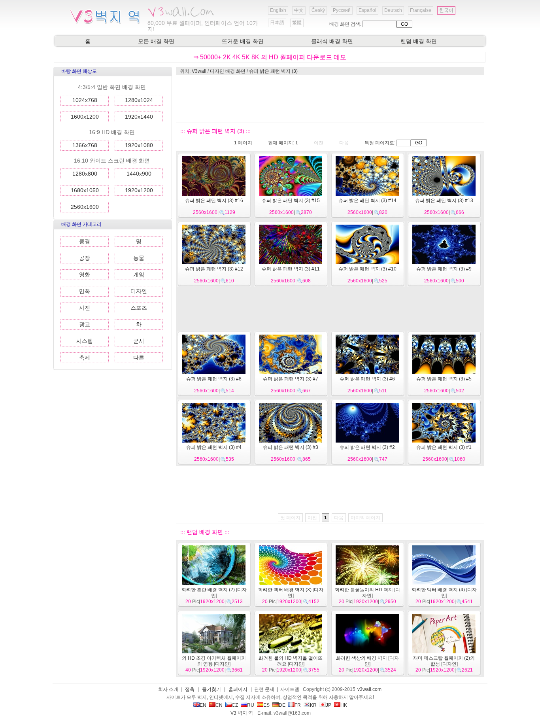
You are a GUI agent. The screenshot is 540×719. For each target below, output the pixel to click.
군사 (138, 341)
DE (282, 705)
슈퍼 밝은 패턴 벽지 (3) (273, 71)
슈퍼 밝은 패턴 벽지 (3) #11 (291, 269)
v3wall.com (369, 689)
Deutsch (393, 10)
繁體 (297, 22)
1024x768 (84, 100)
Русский (342, 10)
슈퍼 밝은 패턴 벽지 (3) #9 (444, 269)
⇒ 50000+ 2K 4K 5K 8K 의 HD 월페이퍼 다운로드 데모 (269, 57)
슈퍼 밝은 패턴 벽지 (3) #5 (444, 379)
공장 (84, 258)
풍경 (84, 241)
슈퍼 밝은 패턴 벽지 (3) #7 (290, 379)
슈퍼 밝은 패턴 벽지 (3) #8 (214, 379)
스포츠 (138, 308)
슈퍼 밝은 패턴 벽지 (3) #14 (367, 200)
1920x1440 (139, 117)
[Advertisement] (330, 99)
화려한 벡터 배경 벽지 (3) (285, 589)
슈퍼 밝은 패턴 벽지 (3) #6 (367, 379)
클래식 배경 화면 (332, 41)
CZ (235, 705)
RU (250, 705)
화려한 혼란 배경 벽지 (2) (208, 589)
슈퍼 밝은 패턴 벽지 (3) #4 (214, 447)
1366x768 (84, 145)
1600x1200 (85, 117)
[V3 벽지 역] (105, 23)
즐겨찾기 (211, 689)
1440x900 (139, 173)
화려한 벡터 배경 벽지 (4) (438, 589)
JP (328, 705)
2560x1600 (85, 207)
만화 (84, 291)
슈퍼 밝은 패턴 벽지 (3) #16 (214, 200)
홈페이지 (237, 689)
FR (298, 705)
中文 (299, 10)
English (278, 10)
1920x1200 (139, 190)
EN (203, 705)
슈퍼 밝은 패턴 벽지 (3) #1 (444, 447)
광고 (84, 324)
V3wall (199, 71)
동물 (138, 258)
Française (420, 10)
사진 (84, 308)
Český (318, 10)
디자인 (138, 291)
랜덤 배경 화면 (418, 41)
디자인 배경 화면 (227, 71)
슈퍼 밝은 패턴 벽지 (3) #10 (367, 269)
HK (343, 705)
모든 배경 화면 (156, 41)
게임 (138, 274)
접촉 (189, 689)
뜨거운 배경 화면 (243, 41)
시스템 (84, 341)
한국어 (446, 10)
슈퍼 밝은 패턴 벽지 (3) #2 (367, 447)
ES (266, 705)
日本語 (277, 22)
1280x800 (84, 173)
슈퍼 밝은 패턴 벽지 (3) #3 (290, 447)
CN (219, 705)
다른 (138, 357)
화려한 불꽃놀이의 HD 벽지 (364, 589)
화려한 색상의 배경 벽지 (361, 658)
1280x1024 (139, 100)
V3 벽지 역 (241, 713)
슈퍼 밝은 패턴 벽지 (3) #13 (444, 200)
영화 (84, 274)
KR (313, 705)
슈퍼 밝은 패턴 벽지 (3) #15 (291, 200)
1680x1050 (85, 190)
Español (367, 10)
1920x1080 (139, 145)
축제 (84, 357)
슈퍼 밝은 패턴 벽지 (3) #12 (214, 269)
